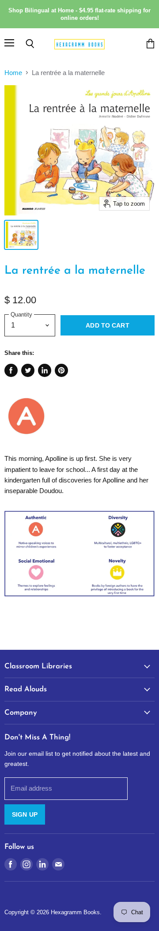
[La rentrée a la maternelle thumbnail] (21, 235)
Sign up (25, 814)
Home (13, 72)
